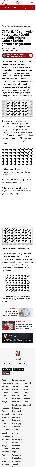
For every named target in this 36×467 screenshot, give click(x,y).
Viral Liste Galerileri (13, 25)
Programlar (17, 380)
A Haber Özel (7, 386)
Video (4, 380)
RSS (13, 436)
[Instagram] (15, 363)
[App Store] (8, 340)
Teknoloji (5, 414)
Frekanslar (16, 449)
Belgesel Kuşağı (17, 408)
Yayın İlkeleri (17, 464)
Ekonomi (5, 392)
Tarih (4, 423)
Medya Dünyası (17, 417)
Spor (3, 405)
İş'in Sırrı (16, 420)
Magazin (5, 408)
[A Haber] (17, 2)
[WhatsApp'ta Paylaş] (27, 49)
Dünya (4, 402)
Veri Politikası (17, 445)
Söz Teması (17, 414)
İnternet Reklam (17, 433)
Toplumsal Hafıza (17, 392)
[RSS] (30, 363)
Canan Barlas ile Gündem (17, 395)
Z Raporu (16, 426)
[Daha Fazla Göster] (31, 49)
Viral (3, 411)
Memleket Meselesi (17, 402)
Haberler (4, 25)
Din (3, 420)
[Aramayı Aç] (27, 3)
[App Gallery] (28, 340)
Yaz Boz (15, 386)
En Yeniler (6, 8)
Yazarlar (5, 430)
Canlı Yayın (6, 383)
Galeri (4, 433)
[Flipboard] (25, 363)
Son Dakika (6, 395)
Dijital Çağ (16, 423)
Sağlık (4, 426)
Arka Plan (16, 398)
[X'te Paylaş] (23, 49)
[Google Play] (18, 340)
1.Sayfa (15, 430)
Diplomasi (16, 411)
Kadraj (15, 389)
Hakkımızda (17, 461)
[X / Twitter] (9, 363)
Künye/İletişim (17, 442)
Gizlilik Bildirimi (17, 458)
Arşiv (14, 452)
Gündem (17, 8)
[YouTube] (20, 363)
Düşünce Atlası (17, 383)
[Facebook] (4, 363)
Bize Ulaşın (17, 439)
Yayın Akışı (16, 455)
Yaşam (26, 8)
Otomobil (6, 417)
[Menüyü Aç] (32, 3)
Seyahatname (17, 405)
